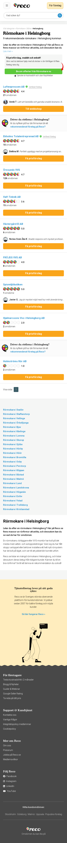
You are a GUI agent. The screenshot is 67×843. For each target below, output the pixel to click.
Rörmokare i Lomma (13, 435)
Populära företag (53, 814)
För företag (55, 5)
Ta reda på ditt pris (12, 698)
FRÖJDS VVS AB (12, 257)
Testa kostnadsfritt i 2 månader (18, 679)
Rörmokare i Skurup (13, 440)
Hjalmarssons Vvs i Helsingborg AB (24, 318)
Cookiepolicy (9, 729)
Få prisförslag (33, 158)
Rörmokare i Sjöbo (13, 444)
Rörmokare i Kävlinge (14, 431)
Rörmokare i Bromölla (14, 457)
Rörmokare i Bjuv (12, 427)
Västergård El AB (13, 223)
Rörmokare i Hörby (13, 448)
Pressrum (8, 750)
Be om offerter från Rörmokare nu (33, 71)
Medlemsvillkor (10, 759)
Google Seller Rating (13, 693)
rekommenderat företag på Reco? (27, 126)
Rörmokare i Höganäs (14, 492)
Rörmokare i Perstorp (14, 466)
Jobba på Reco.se (12, 755)
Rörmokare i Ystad (12, 500)
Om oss (7, 745)
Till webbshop (33, 108)
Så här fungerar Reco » (33, 614)
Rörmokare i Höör (12, 453)
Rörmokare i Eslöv (12, 496)
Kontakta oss (9, 715)
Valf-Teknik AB (12, 196)
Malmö (31, 814)
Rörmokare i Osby (12, 461)
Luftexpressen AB (13, 86)
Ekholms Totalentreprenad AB (20, 136)
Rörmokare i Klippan (13, 470)
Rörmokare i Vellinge (14, 418)
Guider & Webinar (11, 689)
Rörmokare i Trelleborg (15, 505)
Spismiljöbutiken (12, 284)
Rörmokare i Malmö (13, 479)
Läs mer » (7, 51)
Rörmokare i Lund (12, 483)
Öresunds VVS (11, 169)
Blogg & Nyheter (11, 684)
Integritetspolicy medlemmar (17, 724)
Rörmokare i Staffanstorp (16, 414)
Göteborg (21, 814)
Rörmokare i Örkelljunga (16, 423)
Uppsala (40, 814)
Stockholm (10, 814)
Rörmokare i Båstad (13, 474)
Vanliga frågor (10, 719)
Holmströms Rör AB (14, 361)
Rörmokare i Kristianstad (16, 509)
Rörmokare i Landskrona (16, 487)
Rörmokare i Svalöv (13, 410)
